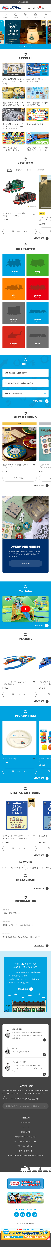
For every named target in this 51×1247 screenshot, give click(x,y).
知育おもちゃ (35, 868)
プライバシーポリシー (25, 1146)
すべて (9, 170)
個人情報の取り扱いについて (25, 1141)
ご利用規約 (25, 1118)
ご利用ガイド (25, 1132)
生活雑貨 (40, 170)
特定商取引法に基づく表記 (25, 1137)
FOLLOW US (39, 889)
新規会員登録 (23, 989)
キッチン (30, 170)
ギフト (46, 17)
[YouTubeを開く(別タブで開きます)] (34, 1214)
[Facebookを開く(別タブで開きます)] (28, 1214)
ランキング (35, 17)
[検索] (43, 8)
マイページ (25, 1127)
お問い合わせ (25, 1122)
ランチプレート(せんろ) (11, 759)
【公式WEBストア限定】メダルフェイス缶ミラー (15, 466)
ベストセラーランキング (14, 868)
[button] (19, 46)
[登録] (44, 1106)
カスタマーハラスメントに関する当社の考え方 (25, 1155)
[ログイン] (34, 8)
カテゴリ (25, 17)
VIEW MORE (39, 238)
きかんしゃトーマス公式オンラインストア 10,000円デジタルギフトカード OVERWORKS (15, 837)
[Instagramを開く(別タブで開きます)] (22, 1214)
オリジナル (15, 17)
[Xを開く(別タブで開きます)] (16, 1214)
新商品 (5, 17)
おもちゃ (19, 170)
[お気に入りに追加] (34, 214)
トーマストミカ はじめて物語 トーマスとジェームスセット (15, 214)
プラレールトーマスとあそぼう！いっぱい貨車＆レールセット (15, 683)
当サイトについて (25, 1151)
